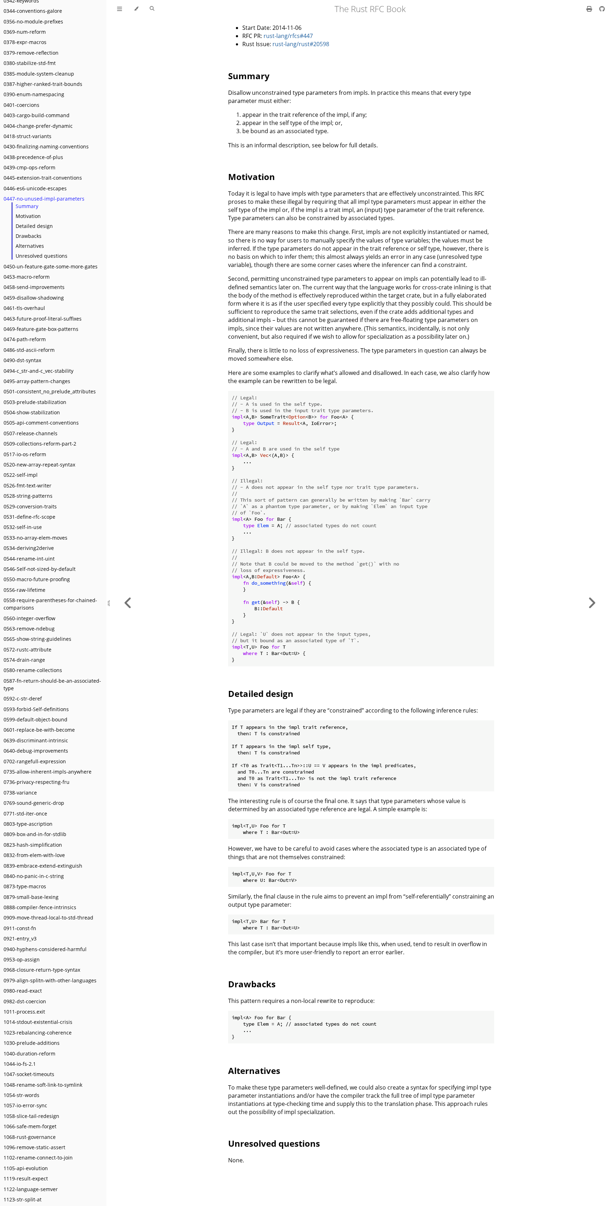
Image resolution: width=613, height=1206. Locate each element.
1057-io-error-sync (25, 1105)
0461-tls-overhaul (24, 308)
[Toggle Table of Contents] (119, 9)
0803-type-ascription (28, 823)
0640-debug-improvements (36, 750)
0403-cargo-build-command (37, 115)
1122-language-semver (31, 1189)
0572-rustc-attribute (27, 649)
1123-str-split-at (23, 1199)
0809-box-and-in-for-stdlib (35, 834)
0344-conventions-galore (33, 10)
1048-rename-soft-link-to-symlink (43, 1084)
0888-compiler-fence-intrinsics (40, 907)
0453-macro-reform (27, 276)
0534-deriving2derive (29, 548)
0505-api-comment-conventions (41, 422)
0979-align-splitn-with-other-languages (50, 980)
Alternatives (30, 245)
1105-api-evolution (26, 1168)
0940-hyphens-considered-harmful (45, 949)
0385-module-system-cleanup (39, 73)
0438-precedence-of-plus (33, 157)
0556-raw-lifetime (24, 589)
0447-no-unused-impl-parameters (44, 198)
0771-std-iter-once (25, 813)
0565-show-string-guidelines (37, 638)
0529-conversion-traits (30, 506)
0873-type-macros (25, 886)
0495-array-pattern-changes (37, 381)
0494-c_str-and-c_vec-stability (38, 370)
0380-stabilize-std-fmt (30, 63)
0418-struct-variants (27, 136)
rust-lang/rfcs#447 (288, 36)
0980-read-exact (23, 990)
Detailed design (34, 226)
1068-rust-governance (30, 1137)
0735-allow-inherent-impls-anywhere (48, 771)
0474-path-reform (25, 339)
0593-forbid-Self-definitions (36, 709)
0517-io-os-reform (25, 454)
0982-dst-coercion (25, 1001)
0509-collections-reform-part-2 (40, 443)
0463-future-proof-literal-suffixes (43, 318)
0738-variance (20, 792)
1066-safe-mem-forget (30, 1126)
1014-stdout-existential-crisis (38, 1022)
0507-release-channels (30, 433)
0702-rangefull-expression (35, 761)
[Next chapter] (592, 603)
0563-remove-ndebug (29, 628)
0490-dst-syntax (22, 360)
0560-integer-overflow (29, 618)
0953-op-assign (22, 959)
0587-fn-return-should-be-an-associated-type (52, 684)
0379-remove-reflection (31, 52)
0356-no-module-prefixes (33, 21)
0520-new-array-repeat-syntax (39, 464)
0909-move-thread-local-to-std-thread (48, 917)
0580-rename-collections (33, 670)
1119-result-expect (26, 1178)
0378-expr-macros (25, 42)
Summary (27, 206)
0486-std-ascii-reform (29, 349)
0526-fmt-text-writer (27, 485)
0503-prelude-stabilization (35, 402)
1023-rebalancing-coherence (38, 1032)
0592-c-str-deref (23, 698)
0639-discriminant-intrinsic (36, 740)
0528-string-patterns (28, 495)
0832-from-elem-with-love (34, 855)
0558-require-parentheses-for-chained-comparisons (50, 604)
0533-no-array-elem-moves (35, 537)
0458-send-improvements (34, 287)
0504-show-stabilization (32, 412)
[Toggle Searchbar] (152, 9)
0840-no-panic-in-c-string (34, 876)
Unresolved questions (41, 255)
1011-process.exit (24, 1011)
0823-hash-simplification (33, 844)
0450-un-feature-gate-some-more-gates (51, 266)
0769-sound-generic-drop (34, 803)
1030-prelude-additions (32, 1042)
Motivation (28, 216)
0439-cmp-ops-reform (29, 167)
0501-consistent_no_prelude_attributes (50, 391)
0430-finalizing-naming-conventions (46, 146)
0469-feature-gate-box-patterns (41, 329)
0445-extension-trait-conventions (43, 177)
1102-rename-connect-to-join (38, 1157)
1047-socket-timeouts (29, 1074)
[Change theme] (136, 9)
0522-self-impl (21, 474)
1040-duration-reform (29, 1053)
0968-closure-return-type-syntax (42, 969)
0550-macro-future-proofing (37, 579)
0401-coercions (21, 105)
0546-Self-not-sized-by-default (40, 569)
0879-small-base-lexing (31, 897)
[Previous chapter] (128, 603)
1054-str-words (21, 1095)
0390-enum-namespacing (34, 94)
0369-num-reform (25, 31)
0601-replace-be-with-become (39, 729)
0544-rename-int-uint (29, 558)
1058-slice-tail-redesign (31, 1116)
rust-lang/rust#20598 (300, 44)
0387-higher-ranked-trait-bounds (43, 84)
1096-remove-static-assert (34, 1147)
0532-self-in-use (23, 527)
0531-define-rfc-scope (29, 516)
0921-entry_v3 (20, 938)
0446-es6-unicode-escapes (35, 188)
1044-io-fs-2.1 (20, 1063)
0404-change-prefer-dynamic (38, 125)
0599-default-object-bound (35, 719)
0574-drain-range (24, 659)
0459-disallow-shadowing (34, 297)
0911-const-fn (20, 928)
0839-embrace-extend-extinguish (43, 865)
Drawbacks (29, 236)
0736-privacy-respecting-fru (37, 782)
